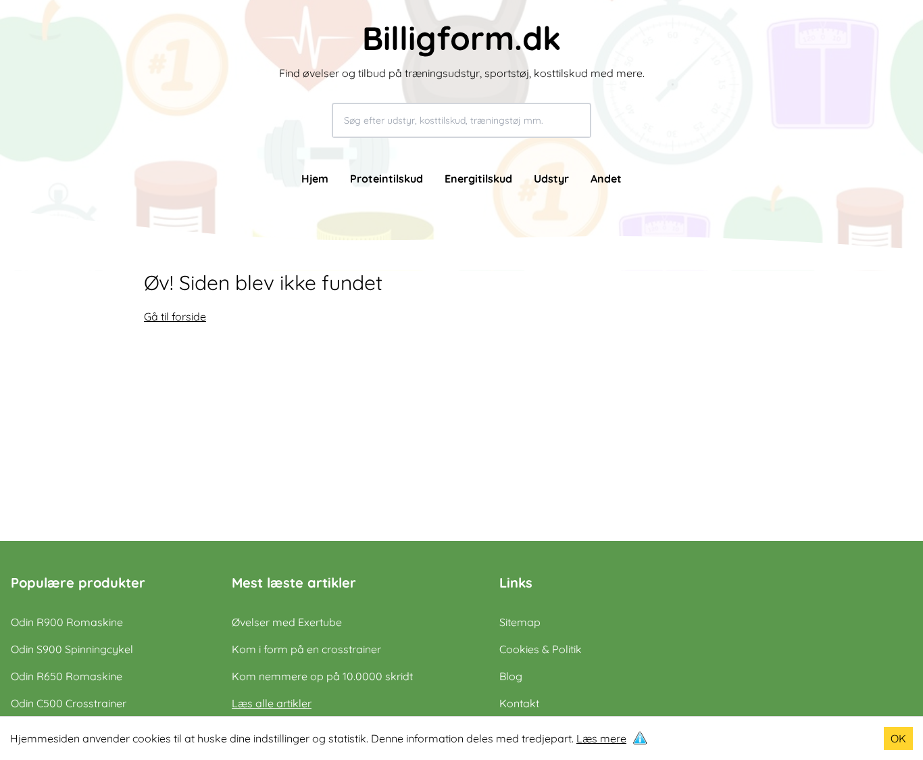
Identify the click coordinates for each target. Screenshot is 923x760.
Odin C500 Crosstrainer (68, 703)
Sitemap (520, 622)
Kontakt (519, 703)
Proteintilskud (386, 178)
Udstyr (551, 178)
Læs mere (601, 738)
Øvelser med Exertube (287, 622)
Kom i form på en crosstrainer (306, 649)
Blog (510, 676)
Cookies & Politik (540, 649)
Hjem (314, 178)
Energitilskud (478, 178)
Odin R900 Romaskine (67, 622)
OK (898, 738)
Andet (606, 178)
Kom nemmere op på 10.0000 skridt (322, 676)
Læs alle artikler (271, 703)
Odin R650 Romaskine (66, 676)
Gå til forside (175, 316)
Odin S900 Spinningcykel (72, 649)
